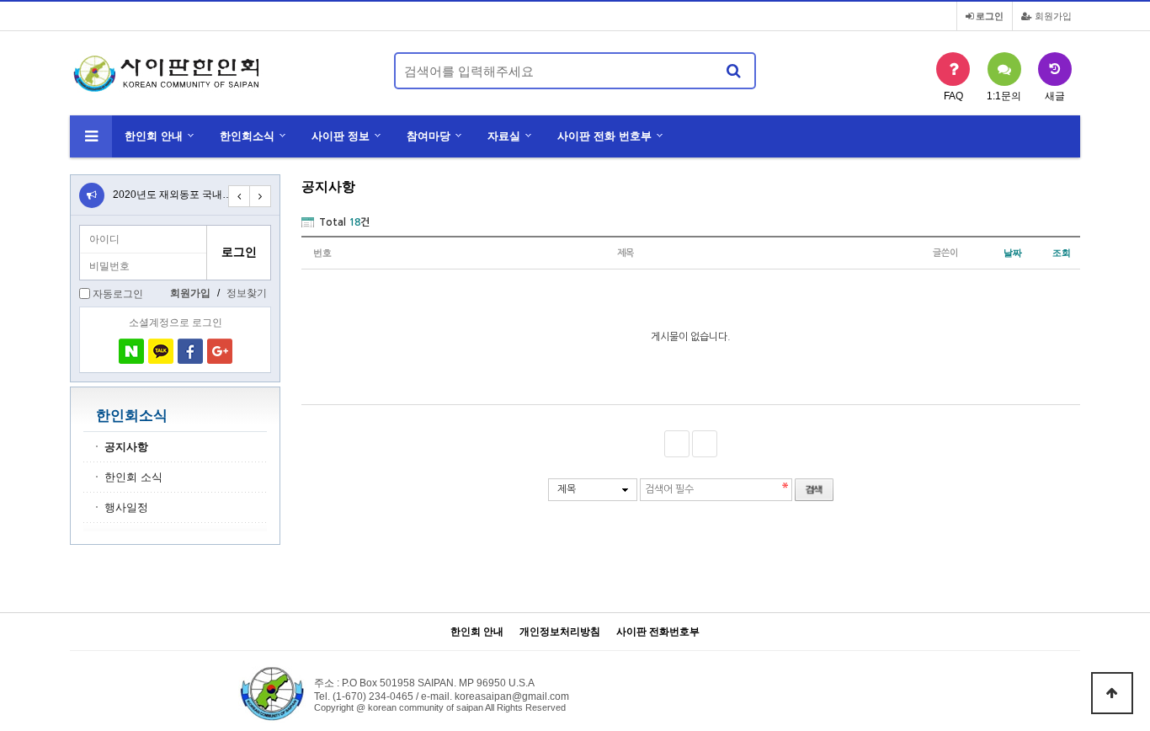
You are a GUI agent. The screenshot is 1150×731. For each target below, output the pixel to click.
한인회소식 (247, 136)
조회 (1061, 253)
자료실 (503, 136)
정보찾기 (246, 293)
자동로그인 (118, 294)
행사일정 (126, 508)
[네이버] (131, 351)
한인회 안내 (154, 136)
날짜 (1013, 253)
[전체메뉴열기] (91, 136)
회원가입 (1052, 16)
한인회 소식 (133, 477)
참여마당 (428, 136)
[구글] (219, 351)
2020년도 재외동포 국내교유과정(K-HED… (210, 194)
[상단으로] (1112, 693)
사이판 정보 (340, 136)
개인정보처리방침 (559, 632)
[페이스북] (190, 351)
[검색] (733, 71)
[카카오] (160, 351)
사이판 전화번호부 (658, 632)
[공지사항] (91, 195)
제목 (566, 489)
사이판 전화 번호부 (604, 136)
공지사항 (126, 447)
